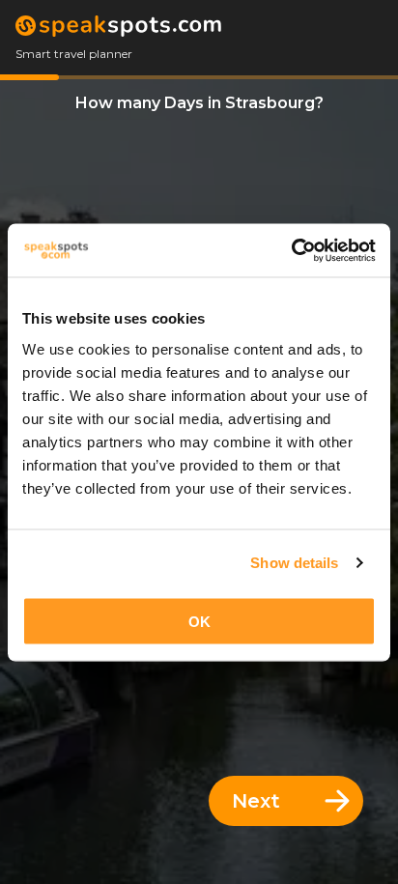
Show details (294, 563)
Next (256, 801)
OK (199, 621)
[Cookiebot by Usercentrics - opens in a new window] (291, 250)
